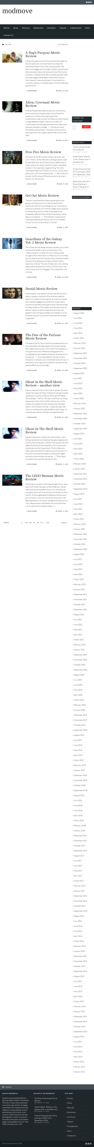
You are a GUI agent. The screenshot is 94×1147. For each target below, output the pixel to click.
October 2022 (79, 544)
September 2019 (80, 730)
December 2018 (80, 775)
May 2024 (78, 449)
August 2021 (79, 615)
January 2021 (79, 650)
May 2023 (78, 509)
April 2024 (78, 454)
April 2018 (78, 816)
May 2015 (78, 991)
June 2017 (78, 866)
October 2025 (79, 363)
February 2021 (80, 645)
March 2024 (79, 459)
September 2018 (80, 790)
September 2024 (80, 429)
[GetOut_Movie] (12, 199)
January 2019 (79, 770)
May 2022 (78, 569)
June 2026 (78, 323)
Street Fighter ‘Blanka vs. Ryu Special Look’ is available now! (81, 159)
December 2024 (80, 414)
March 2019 (79, 760)
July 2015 (78, 981)
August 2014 (79, 1037)
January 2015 (79, 1011)
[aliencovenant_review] (12, 106)
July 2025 (78, 378)
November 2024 (80, 419)
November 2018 (80, 780)
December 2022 (80, 534)
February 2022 (80, 584)
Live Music (51, 28)
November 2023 (80, 479)
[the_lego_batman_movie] (12, 480)
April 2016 (78, 936)
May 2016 (78, 931)
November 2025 (80, 358)
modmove (17, 11)
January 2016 (79, 951)
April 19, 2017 (62, 370)
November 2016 (80, 901)
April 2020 (78, 695)
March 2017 (79, 881)
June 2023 (78, 504)
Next (64, 523)
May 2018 (78, 810)
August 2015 (79, 976)
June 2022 (78, 564)
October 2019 (79, 725)
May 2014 (78, 1052)
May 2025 (78, 388)
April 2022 (78, 574)
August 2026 (79, 313)
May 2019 (78, 750)
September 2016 (80, 911)
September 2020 (80, 670)
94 (30, 523)
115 (48, 523)
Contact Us (8, 35)
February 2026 (80, 343)
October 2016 (79, 906)
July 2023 (78, 499)
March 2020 (79, 700)
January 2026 (79, 348)
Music (15, 28)
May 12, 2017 (63, 140)
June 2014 (78, 1047)
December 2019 (80, 715)
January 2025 (79, 409)
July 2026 (78, 318)
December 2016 (80, 896)
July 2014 (78, 1042)
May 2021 (78, 630)
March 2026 (79, 338)
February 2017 (80, 886)
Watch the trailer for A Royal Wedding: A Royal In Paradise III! (81, 184)
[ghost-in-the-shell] (12, 386)
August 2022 (79, 554)
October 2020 (79, 665)
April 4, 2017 (63, 511)
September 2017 (80, 851)
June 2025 (78, 383)
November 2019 (80, 720)
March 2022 (79, 579)
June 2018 (78, 805)
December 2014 (80, 1017)
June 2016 (78, 926)
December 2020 (80, 655)
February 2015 (80, 1006)
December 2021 (80, 594)
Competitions (75, 28)
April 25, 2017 (62, 277)
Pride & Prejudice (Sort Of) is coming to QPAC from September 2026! (82, 172)
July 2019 (78, 740)
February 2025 (80, 403)
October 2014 (79, 1027)
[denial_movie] (12, 293)
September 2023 (80, 489)
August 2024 (79, 434)
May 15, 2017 (63, 90)
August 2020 (79, 675)
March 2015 (79, 1001)
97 (42, 523)
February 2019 (80, 765)
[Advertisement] (50, 18)
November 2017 (80, 841)
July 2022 (78, 559)
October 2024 (79, 424)
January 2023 (79, 529)
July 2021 (78, 620)
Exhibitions (38, 28)
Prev (6, 523)
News (87, 28)
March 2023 (79, 519)
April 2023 (78, 514)
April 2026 (78, 333)
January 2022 (79, 589)
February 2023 (80, 524)
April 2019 (78, 755)
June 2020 (78, 685)
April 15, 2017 (62, 417)
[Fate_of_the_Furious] (12, 339)
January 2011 (79, 1072)
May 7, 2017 (63, 227)
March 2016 (79, 941)
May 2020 (78, 690)
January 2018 (79, 831)
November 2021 (80, 599)
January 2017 (79, 891)
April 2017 (78, 876)
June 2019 (78, 745)
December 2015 (80, 956)
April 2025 (78, 393)
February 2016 (80, 946)
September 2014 (80, 1032)
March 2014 (79, 1062)
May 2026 (78, 328)
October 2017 (79, 846)
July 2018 (78, 800)
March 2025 (79, 398)
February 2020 (80, 705)
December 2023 (80, 474)
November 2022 (80, 539)
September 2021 (80, 609)
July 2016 (78, 921)
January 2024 (79, 469)
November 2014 (80, 1022)
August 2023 (79, 494)
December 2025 (80, 353)
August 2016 (79, 916)
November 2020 (80, 660)
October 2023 (79, 484)
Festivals (26, 28)
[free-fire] (12, 157)
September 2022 (80, 549)
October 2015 (79, 966)
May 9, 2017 (63, 184)
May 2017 (78, 871)
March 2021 (79, 640)
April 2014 (78, 1057)
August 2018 (79, 795)
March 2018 (79, 821)
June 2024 (78, 444)
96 (38, 523)
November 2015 (80, 961)
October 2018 (79, 785)
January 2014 (79, 1067)
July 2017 (78, 861)
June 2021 (78, 625)
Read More (32, 90)
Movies (7, 28)
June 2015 (78, 986)
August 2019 (79, 735)
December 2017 (80, 836)
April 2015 (78, 996)
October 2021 (79, 604)
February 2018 (80, 826)
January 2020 (79, 710)
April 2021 (78, 635)
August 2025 (79, 373)
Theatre (62, 28)
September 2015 (80, 971)
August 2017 (79, 856)
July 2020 (78, 680)
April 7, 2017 (63, 464)
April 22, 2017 (62, 323)
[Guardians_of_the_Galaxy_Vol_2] (12, 243)
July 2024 (78, 439)
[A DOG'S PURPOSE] (12, 57)
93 (26, 523)
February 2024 (80, 464)
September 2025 (80, 368)
